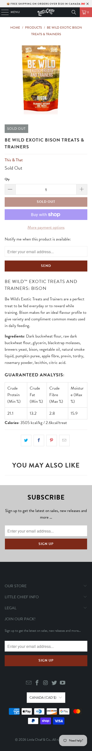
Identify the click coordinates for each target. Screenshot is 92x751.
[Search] (74, 12)
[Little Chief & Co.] (46, 12)
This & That (14, 160)
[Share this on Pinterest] (51, 440)
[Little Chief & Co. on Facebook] (37, 683)
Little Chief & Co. (39, 739)
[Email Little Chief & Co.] (28, 683)
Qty (7, 179)
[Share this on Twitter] (26, 440)
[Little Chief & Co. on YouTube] (62, 683)
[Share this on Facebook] (39, 440)
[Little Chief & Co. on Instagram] (46, 683)
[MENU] (2, 12)
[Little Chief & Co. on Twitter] (54, 683)
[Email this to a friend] (64, 440)
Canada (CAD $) (42, 697)
